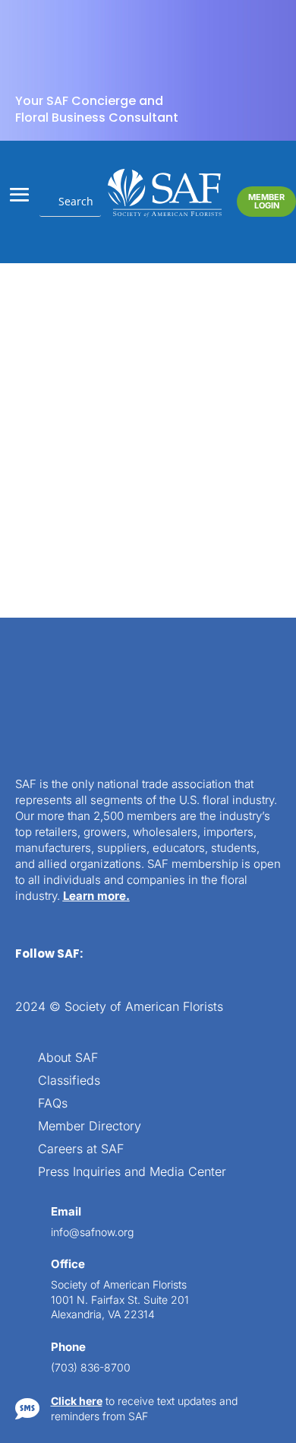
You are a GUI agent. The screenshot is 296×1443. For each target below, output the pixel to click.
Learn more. (96, 895)
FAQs (53, 1104)
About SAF (68, 1058)
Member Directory (89, 1126)
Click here (76, 1400)
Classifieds (69, 1081)
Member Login (266, 201)
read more (80, 467)
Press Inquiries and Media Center (132, 1172)
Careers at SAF (81, 1149)
